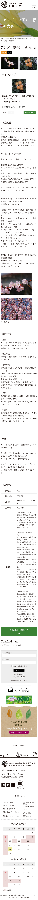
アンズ (4, 53)
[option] (9, 63)
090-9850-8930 (16, 770)
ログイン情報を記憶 (20, 666)
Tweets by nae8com (19, 745)
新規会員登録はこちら (19, 680)
